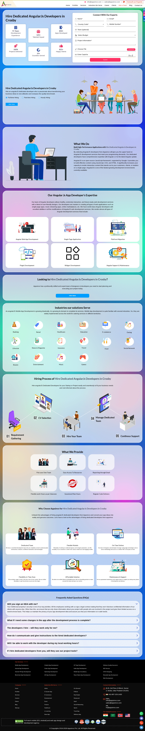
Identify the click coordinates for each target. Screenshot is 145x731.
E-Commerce (47, 695)
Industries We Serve (95, 5)
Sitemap (17, 708)
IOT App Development (80, 665)
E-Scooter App (48, 691)
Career (107, 5)
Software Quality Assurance (110, 665)
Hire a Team (123, 5)
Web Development (108, 678)
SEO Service (106, 668)
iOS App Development (50, 675)
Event (45, 701)
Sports (75, 708)
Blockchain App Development (22, 675)
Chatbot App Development (51, 665)
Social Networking (78, 704)
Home (68, 5)
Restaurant (77, 698)
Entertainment (48, 698)
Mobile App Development (21, 665)
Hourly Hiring (45, 97)
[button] (141, 727)
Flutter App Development (51, 668)
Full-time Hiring (13, 97)
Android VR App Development (23, 671)
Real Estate (77, 695)
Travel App (76, 711)
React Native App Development (82, 675)
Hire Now (12, 104)
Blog (130, 5)
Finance (46, 704)
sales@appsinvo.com (112, 2)
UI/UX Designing (107, 671)
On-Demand (77, 688)
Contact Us (138, 5)
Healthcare (47, 708)
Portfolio (75, 5)
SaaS (75, 701)
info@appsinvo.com (94, 2)
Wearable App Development (110, 675)
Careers (17, 698)
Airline (46, 688)
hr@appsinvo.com (112, 707)
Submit (105, 59)
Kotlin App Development (80, 668)
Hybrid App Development (51, 671)
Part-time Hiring (29, 97)
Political (76, 691)
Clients (114, 5)
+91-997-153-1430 (115, 694)
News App (47, 714)
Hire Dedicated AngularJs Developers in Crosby (78, 279)
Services (83, 5)
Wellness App (77, 714)
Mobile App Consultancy (80, 671)
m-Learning (47, 711)
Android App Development (22, 668)
